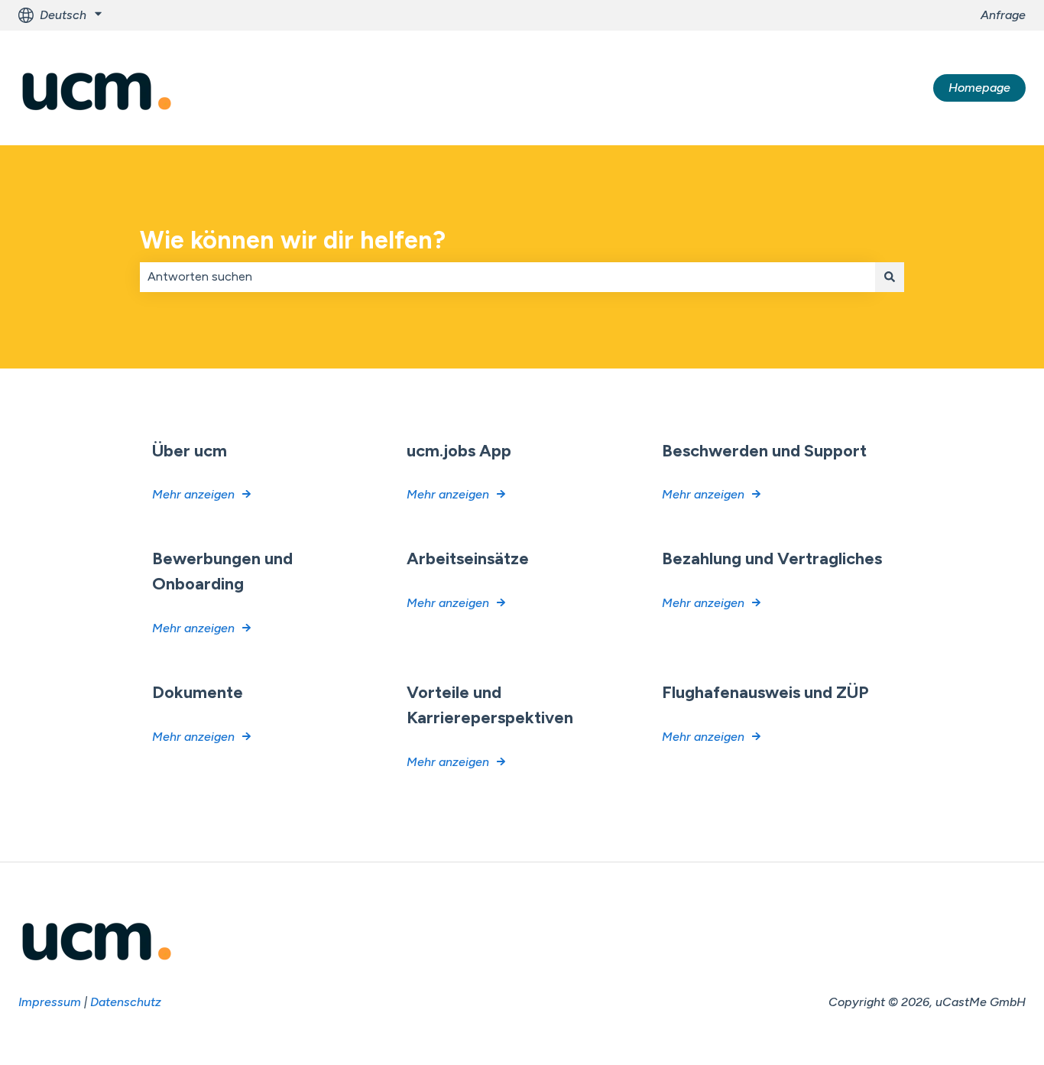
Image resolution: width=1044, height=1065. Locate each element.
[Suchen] (889, 276)
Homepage (979, 87)
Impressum (49, 1002)
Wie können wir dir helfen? (293, 240)
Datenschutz (125, 1002)
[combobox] (507, 276)
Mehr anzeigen (193, 494)
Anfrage (1003, 15)
